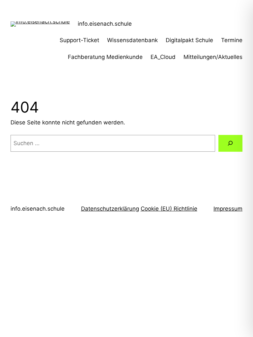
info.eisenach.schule (105, 23)
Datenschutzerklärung (110, 208)
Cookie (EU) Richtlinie (169, 208)
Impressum (227, 208)
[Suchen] (230, 143)
